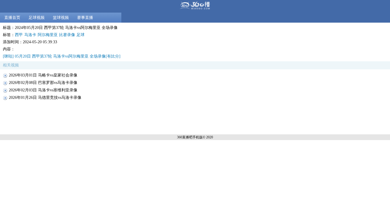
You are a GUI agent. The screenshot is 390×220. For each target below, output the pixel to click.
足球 (81, 35)
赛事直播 (85, 17)
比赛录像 (67, 35)
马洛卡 (30, 35)
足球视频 (37, 17)
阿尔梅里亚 (48, 35)
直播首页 (12, 17)
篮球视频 (61, 17)
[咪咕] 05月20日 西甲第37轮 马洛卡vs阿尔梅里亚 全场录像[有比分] (61, 56)
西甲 (19, 35)
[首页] (195, 6)
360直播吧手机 (188, 137)
